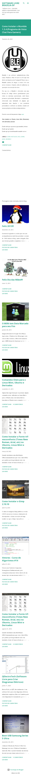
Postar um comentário (10, 247)
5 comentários (18, 757)
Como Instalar (12, 136)
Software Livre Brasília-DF (10, 4)
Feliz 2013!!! (8, 226)
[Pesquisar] (24, 3)
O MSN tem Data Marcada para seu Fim (15, 325)
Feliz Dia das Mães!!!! (12, 279)
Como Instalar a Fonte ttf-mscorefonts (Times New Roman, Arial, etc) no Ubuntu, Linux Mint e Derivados (15, 442)
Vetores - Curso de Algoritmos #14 (11, 559)
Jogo (3, 139)
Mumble (8, 139)
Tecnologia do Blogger (17, 770)
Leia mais (5, 250)
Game (22, 136)
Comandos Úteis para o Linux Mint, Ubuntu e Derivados (14, 382)
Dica (18, 136)
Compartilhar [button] (6, 145)
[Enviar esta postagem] (3, 142)
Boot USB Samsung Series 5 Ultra (15, 737)
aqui (23, 114)
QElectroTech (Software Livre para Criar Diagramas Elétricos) (14, 679)
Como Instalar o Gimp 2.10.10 (13, 503)
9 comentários (18, 404)
